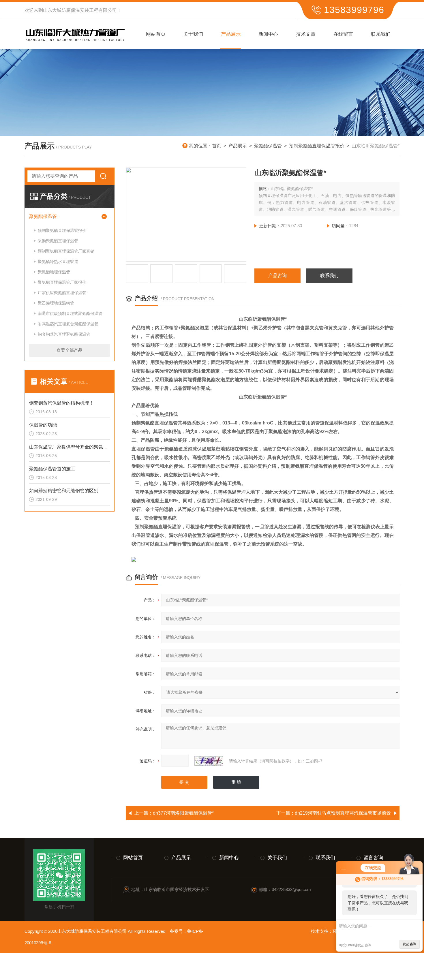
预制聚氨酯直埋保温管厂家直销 (66, 251)
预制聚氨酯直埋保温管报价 (316, 145)
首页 (216, 145)
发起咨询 (410, 944)
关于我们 (193, 34)
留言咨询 (373, 857)
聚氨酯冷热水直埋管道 (58, 261)
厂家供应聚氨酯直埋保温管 (62, 292)
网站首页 (156, 34)
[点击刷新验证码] (208, 761)
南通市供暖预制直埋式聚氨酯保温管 (70, 313)
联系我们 (381, 34)
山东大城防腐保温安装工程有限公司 (80, 10)
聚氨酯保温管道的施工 (52, 468)
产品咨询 (277, 275)
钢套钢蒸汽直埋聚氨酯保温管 (64, 334)
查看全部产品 (69, 350)
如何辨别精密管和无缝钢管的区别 (63, 490)
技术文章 (306, 34)
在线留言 (343, 34)
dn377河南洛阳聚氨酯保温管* (183, 813)
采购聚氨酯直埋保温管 (58, 240)
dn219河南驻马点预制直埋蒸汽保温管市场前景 (343, 813)
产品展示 (231, 34)
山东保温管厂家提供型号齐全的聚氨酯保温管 (69, 446)
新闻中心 (268, 34)
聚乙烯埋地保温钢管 (56, 303)
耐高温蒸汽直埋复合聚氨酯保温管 (68, 324)
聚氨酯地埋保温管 (54, 272)
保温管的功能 (43, 424)
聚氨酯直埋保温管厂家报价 (62, 282)
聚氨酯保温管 (268, 145)
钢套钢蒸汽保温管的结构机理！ (61, 403)
